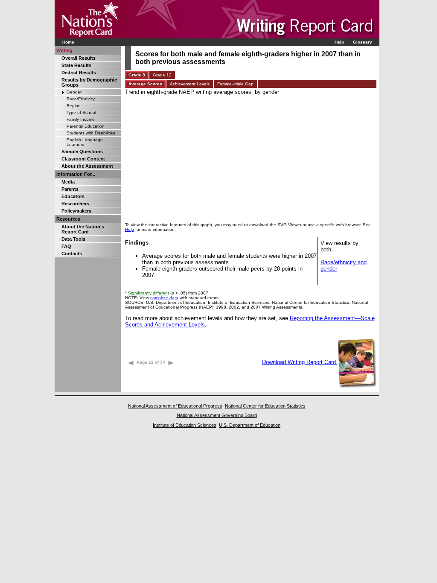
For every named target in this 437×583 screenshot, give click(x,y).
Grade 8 (136, 75)
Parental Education (86, 126)
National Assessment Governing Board (217, 415)
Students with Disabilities (91, 133)
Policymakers (76, 210)
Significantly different (148, 293)
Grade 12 (162, 75)
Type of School (81, 112)
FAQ (66, 246)
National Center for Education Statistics (265, 405)
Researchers (75, 203)
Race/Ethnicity (81, 98)
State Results (76, 65)
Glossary (362, 42)
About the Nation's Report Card (82, 229)
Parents (70, 189)
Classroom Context (83, 158)
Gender (74, 92)
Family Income (81, 119)
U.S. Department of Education (249, 425)
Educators (72, 196)
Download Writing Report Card (300, 362)
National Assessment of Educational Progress (175, 405)
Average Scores (145, 84)
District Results (78, 72)
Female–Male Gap (235, 84)
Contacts (71, 253)
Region (74, 105)
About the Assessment (87, 166)
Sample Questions (82, 151)
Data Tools (73, 239)
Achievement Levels (190, 84)
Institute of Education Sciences (184, 425)
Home (68, 42)
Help (339, 42)
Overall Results (78, 58)
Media (68, 181)
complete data (164, 297)
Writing (64, 50)
